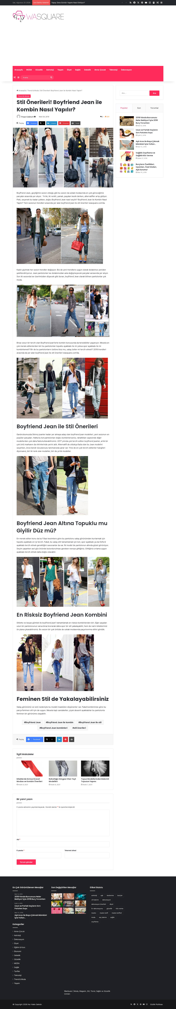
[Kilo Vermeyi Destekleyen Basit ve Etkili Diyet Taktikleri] (56, 903)
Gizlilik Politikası (156, 1004)
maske (93, 913)
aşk (102, 895)
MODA (29, 70)
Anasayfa (18, 70)
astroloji (94, 895)
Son (139, 108)
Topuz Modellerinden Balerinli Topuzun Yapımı (95, 780)
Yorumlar (154, 108)
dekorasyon (106, 900)
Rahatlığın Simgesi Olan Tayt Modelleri (62, 780)
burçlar (119, 895)
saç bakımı (103, 917)
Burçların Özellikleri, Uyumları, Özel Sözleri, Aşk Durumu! (146, 167)
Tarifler (17, 971)
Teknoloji (113, 70)
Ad (18, 839)
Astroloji (50, 70)
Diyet (69, 70)
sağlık (112, 917)
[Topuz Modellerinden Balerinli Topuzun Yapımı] (95, 769)
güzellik (109, 908)
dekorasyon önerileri (98, 904)
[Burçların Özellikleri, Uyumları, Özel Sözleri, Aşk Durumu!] (127, 168)
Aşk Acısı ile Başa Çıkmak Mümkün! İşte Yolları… (147, 142)
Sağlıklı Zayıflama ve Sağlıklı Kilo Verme (145, 154)
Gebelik (87, 70)
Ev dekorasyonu (97, 908)
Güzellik (39, 70)
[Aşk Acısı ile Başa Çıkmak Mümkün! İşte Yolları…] (127, 145)
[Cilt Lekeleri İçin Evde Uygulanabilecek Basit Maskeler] (68, 896)
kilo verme (119, 908)
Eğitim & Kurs (19, 947)
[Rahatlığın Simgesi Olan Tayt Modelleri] (63, 769)
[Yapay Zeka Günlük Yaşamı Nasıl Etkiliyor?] (80, 896)
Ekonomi (17, 951)
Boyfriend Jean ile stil (90, 722)
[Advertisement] (88, 47)
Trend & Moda (33, 90)
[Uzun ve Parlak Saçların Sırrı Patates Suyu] (127, 133)
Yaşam (60, 70)
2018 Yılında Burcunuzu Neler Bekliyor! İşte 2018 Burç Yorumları (147, 120)
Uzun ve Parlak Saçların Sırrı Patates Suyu (147, 131)
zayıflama (94, 922)
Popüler (124, 108)
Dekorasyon (126, 70)
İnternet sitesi (70, 850)
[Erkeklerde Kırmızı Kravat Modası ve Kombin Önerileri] (31, 769)
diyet (111, 904)
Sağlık (78, 70)
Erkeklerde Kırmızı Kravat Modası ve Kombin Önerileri (29, 780)
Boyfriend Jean (33, 722)
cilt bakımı (95, 900)
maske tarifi (104, 913)
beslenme (110, 895)
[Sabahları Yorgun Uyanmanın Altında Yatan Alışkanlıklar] (68, 911)
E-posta (20, 850)
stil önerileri (80, 728)
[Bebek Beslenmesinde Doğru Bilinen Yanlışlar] (80, 903)
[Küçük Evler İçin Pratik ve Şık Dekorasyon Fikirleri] (56, 896)
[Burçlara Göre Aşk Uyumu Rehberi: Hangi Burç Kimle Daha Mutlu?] (56, 911)
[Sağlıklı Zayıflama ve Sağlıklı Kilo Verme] (127, 156)
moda (93, 917)
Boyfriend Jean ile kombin (60, 722)
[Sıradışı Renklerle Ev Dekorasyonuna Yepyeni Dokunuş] (80, 911)
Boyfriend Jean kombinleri (54, 728)
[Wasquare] (38, 16)
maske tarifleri (117, 913)
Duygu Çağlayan (27, 117)
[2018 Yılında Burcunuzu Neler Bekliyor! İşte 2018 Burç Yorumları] (127, 121)
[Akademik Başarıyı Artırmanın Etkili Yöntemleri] (68, 903)
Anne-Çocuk (100, 70)
